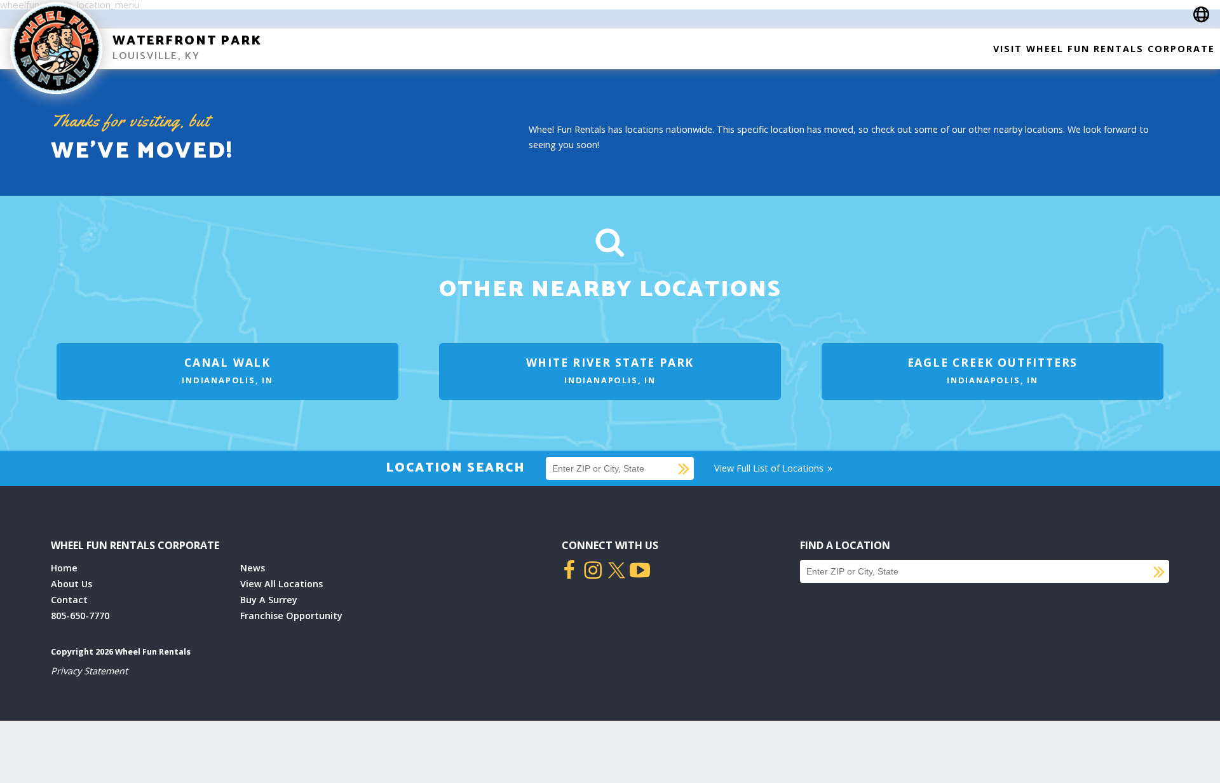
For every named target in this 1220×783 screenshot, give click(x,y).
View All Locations (281, 584)
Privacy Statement (89, 671)
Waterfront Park (187, 41)
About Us (71, 584)
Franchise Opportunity (291, 615)
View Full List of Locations (770, 468)
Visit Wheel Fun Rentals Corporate (1104, 49)
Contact (69, 600)
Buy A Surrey (268, 600)
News (252, 568)
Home (64, 568)
